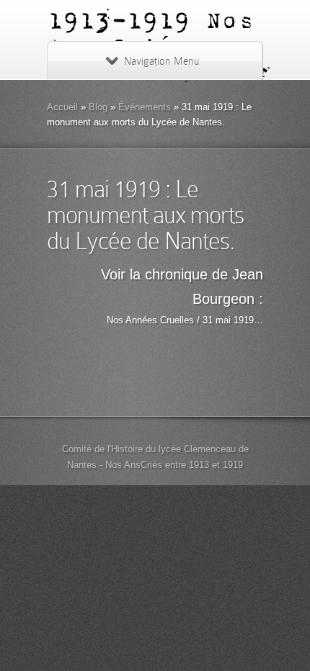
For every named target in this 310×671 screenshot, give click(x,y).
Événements (144, 107)
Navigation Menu (161, 61)
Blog (98, 107)
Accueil (62, 107)
